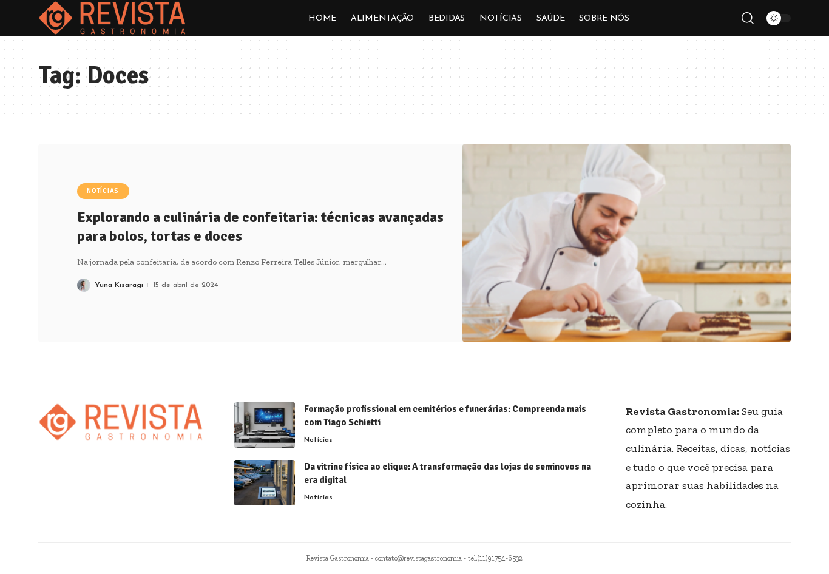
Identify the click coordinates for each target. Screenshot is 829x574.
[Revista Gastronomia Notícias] (112, 18)
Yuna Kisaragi (119, 285)
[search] (748, 18)
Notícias (103, 191)
